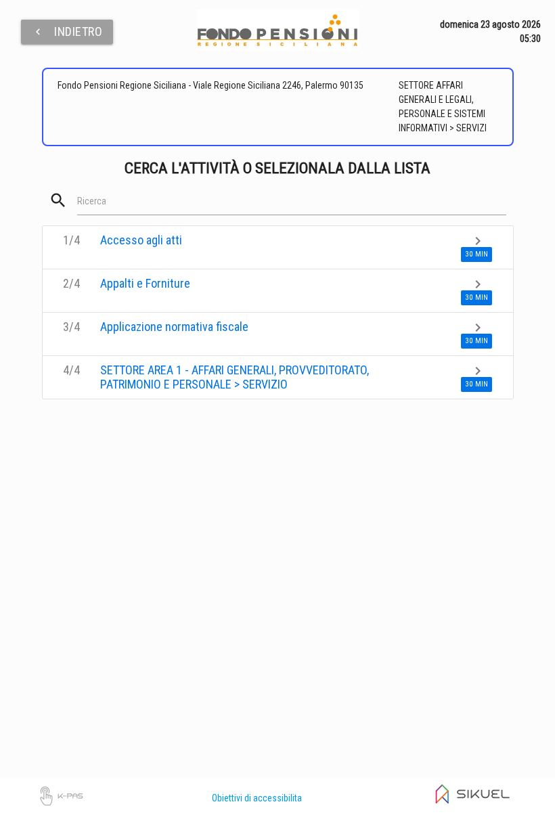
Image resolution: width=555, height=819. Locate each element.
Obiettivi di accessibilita (257, 798)
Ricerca (91, 201)
